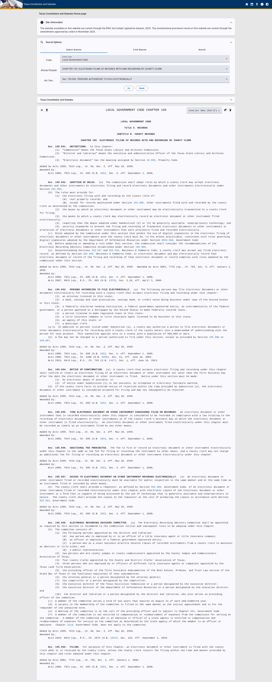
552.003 (156, 487)
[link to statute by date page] (251, 4)
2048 (105, 357)
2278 (112, 280)
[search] (136, 42)
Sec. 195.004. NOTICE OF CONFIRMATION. (75, 369)
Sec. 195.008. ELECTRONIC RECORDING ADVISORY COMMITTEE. (88, 523)
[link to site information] (262, 4)
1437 (112, 360)
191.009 (56, 189)
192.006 (139, 203)
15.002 (151, 160)
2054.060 (167, 240)
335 (102, 173)
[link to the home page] (246, 4)
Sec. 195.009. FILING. (64, 647)
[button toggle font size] (225, 110)
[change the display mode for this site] (267, 4)
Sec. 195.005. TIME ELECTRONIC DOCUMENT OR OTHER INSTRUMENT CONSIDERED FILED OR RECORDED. (112, 412)
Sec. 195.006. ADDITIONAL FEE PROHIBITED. (78, 448)
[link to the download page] (257, 4)
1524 (113, 638)
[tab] (73, 50)
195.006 (214, 337)
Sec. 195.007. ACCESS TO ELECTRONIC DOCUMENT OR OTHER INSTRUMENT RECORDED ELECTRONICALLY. (112, 477)
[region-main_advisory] (136, 22)
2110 (70, 625)
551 (192, 611)
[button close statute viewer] (41, 110)
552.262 (45, 500)
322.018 (114, 250)
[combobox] (144, 60)
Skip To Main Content (150, 4)
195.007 (45, 340)
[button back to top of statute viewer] (230, 110)
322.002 (88, 254)
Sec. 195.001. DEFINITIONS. (67, 146)
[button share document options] (46, 110)
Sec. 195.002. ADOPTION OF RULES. (72, 182)
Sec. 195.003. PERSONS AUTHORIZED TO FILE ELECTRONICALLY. (89, 289)
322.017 (97, 250)
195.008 (141, 247)
